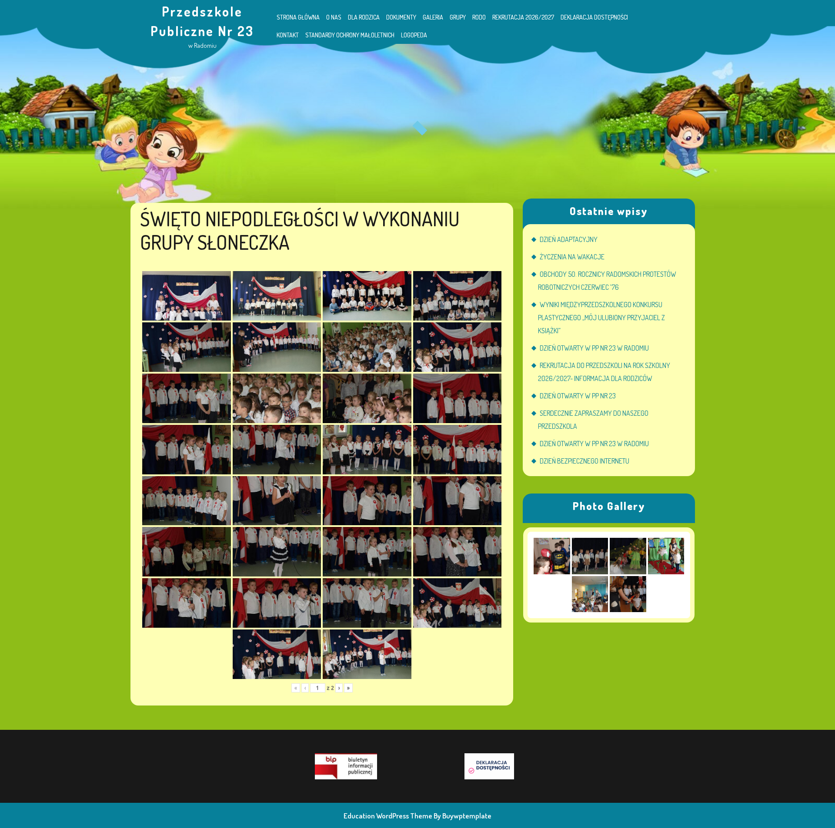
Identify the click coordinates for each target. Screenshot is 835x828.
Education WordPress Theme (388, 815)
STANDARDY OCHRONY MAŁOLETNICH (349, 35)
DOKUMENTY (401, 17)
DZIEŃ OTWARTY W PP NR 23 (578, 395)
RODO (479, 17)
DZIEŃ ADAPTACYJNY (569, 239)
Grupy (458, 17)
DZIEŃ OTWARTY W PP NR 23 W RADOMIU (594, 348)
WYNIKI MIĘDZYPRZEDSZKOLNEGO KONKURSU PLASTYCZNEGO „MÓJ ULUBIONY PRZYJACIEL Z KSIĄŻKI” (601, 317)
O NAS (333, 17)
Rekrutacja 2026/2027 (523, 17)
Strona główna (298, 17)
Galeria (433, 17)
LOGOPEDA (414, 35)
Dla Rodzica (364, 17)
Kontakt (288, 35)
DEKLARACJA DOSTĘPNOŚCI (594, 17)
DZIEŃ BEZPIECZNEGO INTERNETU (584, 461)
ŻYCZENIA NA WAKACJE (572, 256)
